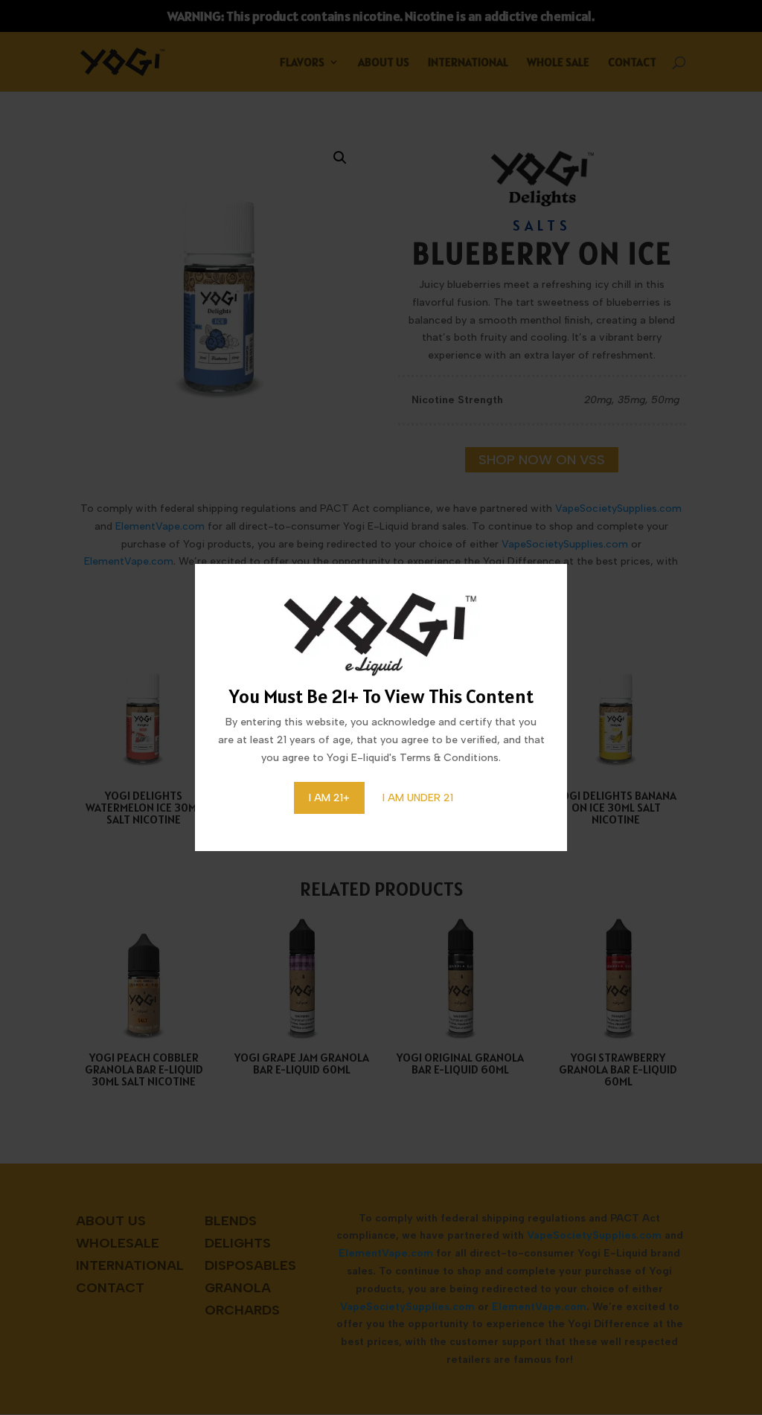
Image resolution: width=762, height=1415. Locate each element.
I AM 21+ (329, 798)
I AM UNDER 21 (417, 798)
